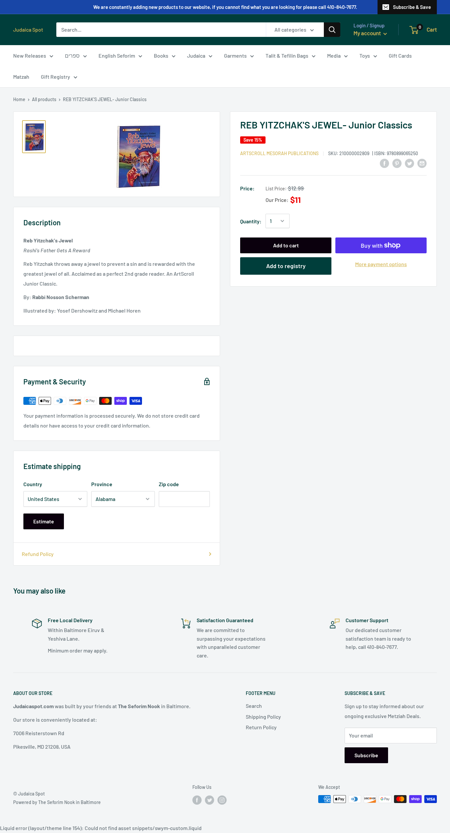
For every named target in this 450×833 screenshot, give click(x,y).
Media (334, 55)
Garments (235, 55)
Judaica (196, 55)
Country (32, 484)
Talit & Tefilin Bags (287, 55)
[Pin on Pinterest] (397, 163)
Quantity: (251, 221)
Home (19, 99)
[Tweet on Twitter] (409, 163)
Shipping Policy (263, 716)
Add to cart (286, 245)
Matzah (21, 76)
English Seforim (116, 55)
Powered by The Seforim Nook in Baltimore (57, 802)
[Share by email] (422, 163)
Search (254, 706)
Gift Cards (400, 55)
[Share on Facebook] (384, 163)
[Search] (332, 29)
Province (101, 484)
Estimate (43, 521)
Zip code (169, 484)
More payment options (381, 264)
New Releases (29, 55)
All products (44, 99)
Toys (364, 55)
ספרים (72, 55)
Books (161, 55)
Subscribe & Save (412, 7)
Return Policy (261, 727)
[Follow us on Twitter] (209, 799)
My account (367, 33)
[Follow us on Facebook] (197, 799)
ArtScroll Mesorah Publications (279, 153)
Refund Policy (38, 554)
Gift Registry (55, 76)
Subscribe (366, 755)
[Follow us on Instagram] (222, 799)
